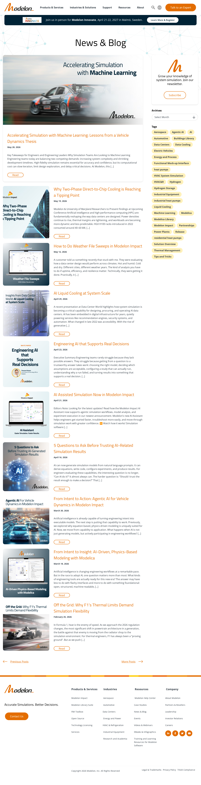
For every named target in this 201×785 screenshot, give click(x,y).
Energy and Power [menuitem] (112, 718)
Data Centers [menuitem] (109, 711)
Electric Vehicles (163, 150)
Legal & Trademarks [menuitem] (151, 769)
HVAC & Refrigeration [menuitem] (113, 725)
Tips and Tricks (162, 256)
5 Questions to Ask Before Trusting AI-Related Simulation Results (93, 448)
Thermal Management (167, 250)
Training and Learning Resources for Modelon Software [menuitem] (145, 742)
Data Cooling (182, 144)
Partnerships (186, 225)
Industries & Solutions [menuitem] (83, 7)
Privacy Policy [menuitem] (169, 769)
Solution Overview (165, 244)
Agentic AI (178, 132)
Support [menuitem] (107, 7)
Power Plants (162, 231)
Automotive (161, 138)
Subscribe (175, 95)
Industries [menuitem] (110, 689)
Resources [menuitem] (124, 7)
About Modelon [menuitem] (172, 698)
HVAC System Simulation (168, 175)
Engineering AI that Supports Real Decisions (91, 344)
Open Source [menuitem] (77, 718)
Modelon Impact (163, 225)
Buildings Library (184, 138)
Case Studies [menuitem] (140, 705)
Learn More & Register (163, 19)
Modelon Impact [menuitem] (79, 698)
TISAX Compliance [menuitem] (186, 769)
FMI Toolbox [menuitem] (77, 711)
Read (15, 175)
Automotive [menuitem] (108, 705)
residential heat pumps (167, 238)
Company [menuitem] (171, 689)
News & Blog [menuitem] (140, 711)
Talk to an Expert (180, 7)
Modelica (186, 213)
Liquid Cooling (162, 206)
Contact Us (16, 716)
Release (179, 231)
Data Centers (161, 144)
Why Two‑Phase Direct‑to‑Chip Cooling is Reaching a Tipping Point (97, 192)
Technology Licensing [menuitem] (81, 725)
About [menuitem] (140, 7)
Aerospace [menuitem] (108, 698)
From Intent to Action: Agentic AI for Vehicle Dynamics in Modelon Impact (91, 501)
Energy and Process (165, 157)
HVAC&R (159, 181)
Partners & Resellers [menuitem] (175, 705)
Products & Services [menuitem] (51, 7)
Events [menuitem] (137, 718)
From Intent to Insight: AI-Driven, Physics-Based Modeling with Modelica (95, 555)
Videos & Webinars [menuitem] (143, 725)
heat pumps (161, 169)
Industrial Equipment (166, 194)
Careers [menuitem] (169, 725)
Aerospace (160, 132)
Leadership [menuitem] (170, 711)
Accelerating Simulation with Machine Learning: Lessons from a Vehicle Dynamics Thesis (68, 138)
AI (191, 132)
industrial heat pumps (167, 200)
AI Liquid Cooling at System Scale (82, 293)
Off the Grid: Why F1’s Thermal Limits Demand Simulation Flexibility (93, 608)
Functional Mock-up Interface (171, 163)
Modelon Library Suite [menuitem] (82, 705)
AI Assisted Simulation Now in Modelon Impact (94, 394)
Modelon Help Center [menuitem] (145, 698)
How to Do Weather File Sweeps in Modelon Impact (98, 246)
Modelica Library (164, 219)
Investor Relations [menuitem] (174, 718)
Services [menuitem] (75, 732)
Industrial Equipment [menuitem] (113, 732)
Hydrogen (175, 181)
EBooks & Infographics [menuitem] (145, 732)
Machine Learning (164, 213)
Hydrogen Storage (164, 188)
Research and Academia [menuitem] (115, 738)
